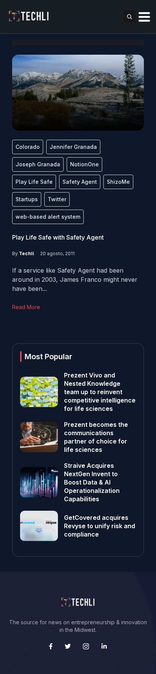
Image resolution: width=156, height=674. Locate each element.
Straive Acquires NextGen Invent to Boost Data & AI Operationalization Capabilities (92, 482)
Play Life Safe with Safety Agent (58, 237)
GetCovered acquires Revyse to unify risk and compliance (99, 526)
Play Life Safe (34, 181)
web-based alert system (48, 216)
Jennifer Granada (73, 147)
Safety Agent (79, 181)
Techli (26, 253)
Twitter (57, 199)
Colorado (28, 147)
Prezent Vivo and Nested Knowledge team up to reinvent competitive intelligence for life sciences (100, 391)
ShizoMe (118, 181)
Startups (27, 199)
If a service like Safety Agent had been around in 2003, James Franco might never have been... (74, 279)
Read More (26, 307)
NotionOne (84, 164)
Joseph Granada (38, 164)
